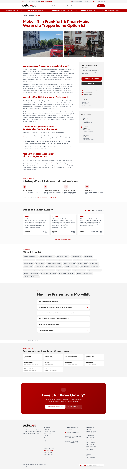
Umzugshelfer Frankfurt (49, 446)
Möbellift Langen (40, 263)
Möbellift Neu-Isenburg (62, 256)
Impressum (88, 454)
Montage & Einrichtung (49, 431)
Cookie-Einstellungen (91, 457)
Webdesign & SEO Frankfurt (28, 466)
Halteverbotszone (48, 162)
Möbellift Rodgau (39, 266)
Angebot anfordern (91, 78)
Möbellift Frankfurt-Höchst (94, 270)
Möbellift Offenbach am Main (47, 256)
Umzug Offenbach (90, 439)
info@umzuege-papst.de (73, 432)
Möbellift (46, 435)
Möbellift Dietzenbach (69, 263)
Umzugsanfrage (79, 5)
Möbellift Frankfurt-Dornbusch (31, 276)
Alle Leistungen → (48, 450)
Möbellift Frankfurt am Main (30, 256)
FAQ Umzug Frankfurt (49, 448)
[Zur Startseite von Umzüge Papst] (30, 5)
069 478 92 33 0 (92, 83)
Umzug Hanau (89, 447)
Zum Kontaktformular (72, 427)
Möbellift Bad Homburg (52, 260)
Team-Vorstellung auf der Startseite (47, 197)
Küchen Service (47, 433)
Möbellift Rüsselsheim (90, 260)
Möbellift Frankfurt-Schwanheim (66, 273)
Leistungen (61, 5)
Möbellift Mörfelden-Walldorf (54, 263)
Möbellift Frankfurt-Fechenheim (84, 273)
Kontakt (101, 5)
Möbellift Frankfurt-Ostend (63, 270)
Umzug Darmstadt (90, 442)
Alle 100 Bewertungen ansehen (63, 239)
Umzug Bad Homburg (91, 446)
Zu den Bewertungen (46, 1)
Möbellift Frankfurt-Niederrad (31, 273)
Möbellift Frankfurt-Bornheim (71, 266)
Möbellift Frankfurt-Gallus (79, 270)
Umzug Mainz (89, 449)
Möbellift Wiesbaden (76, 256)
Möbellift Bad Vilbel (66, 260)
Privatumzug (47, 427)
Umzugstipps (70, 5)
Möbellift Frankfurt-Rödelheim (48, 273)
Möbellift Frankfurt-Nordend (47, 270)
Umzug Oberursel (90, 444)
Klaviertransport (48, 437)
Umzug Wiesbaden (90, 440)
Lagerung (46, 439)
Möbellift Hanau (40, 260)
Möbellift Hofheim (94, 263)
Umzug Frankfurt (48, 452)
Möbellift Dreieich (78, 260)
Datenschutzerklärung (91, 455)
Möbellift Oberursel (28, 263)
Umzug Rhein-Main (48, 454)
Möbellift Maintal (28, 266)
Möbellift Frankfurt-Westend (31, 270)
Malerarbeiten (47, 442)
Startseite (54, 5)
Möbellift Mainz (88, 256)
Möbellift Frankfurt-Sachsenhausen (89, 266)
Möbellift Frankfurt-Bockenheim (54, 266)
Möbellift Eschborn (82, 263)
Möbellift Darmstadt (29, 260)
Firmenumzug (47, 429)
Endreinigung (47, 444)
